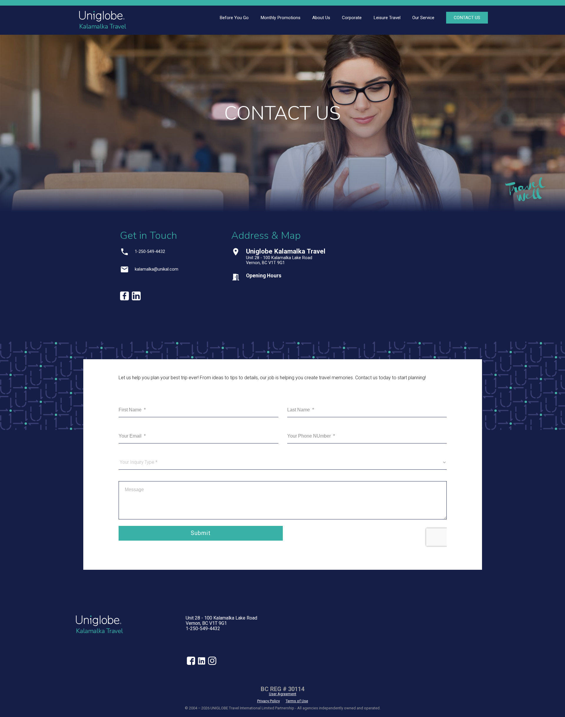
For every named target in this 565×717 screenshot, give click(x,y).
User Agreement (282, 694)
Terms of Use (297, 701)
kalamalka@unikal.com (156, 269)
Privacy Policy (268, 701)
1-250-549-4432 (150, 251)
